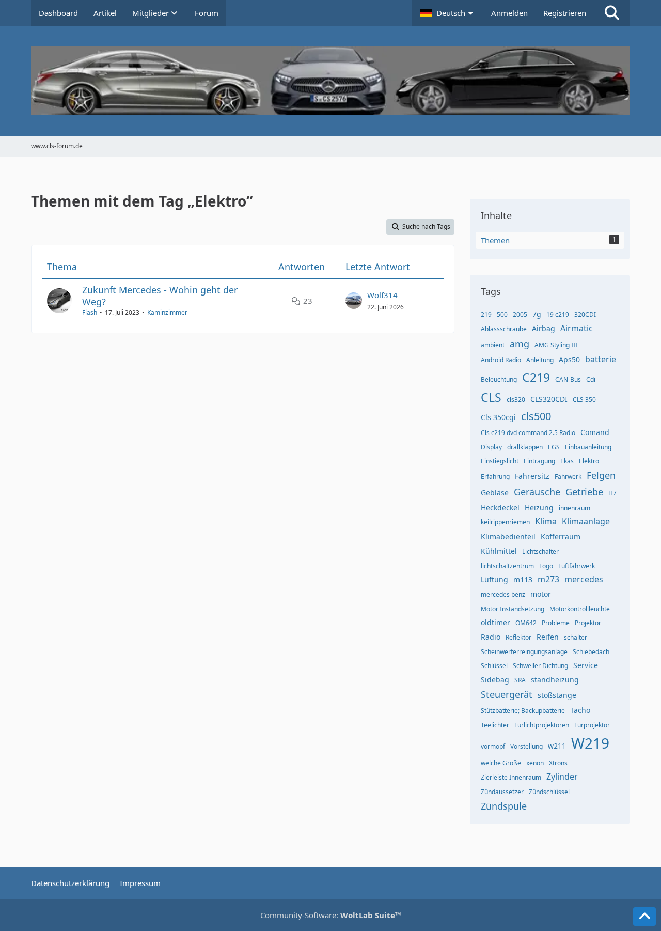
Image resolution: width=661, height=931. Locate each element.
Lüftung (494, 579)
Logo (546, 566)
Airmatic (576, 328)
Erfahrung (495, 476)
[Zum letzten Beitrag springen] (353, 300)
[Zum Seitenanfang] (644, 916)
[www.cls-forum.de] (330, 80)
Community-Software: (330, 915)
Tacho (580, 710)
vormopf (493, 746)
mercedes (583, 579)
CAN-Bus (568, 379)
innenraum (574, 508)
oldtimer (495, 622)
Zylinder (562, 776)
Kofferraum (560, 536)
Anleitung (540, 359)
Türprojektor (592, 725)
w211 (557, 746)
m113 (522, 579)
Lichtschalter (540, 551)
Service (585, 665)
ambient (493, 344)
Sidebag (495, 680)
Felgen (601, 475)
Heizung (539, 508)
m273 (548, 579)
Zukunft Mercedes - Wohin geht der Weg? (160, 296)
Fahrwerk (568, 476)
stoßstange (557, 695)
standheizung (555, 680)
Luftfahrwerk (576, 566)
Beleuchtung (499, 379)
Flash (89, 312)
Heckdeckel (500, 508)
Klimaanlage (586, 521)
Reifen (548, 637)
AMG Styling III (555, 344)
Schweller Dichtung (540, 665)
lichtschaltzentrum (507, 566)
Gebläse (495, 493)
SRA (520, 680)
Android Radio (501, 359)
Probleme (556, 622)
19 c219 (557, 314)
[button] (447, 13)
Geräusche (537, 492)
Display (491, 447)
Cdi (590, 379)
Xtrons (558, 762)
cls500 (536, 416)
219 (486, 314)
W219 (590, 743)
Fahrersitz (532, 476)
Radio (490, 637)
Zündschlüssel (549, 791)
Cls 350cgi (498, 417)
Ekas (567, 461)
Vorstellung (526, 746)
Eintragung (539, 461)
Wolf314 (382, 295)
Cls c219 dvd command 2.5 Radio (528, 432)
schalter (575, 637)
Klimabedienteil (508, 536)
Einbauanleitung (588, 447)
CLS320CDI (549, 399)
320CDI (585, 314)
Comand (594, 432)
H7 (612, 493)
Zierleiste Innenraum (511, 777)
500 (502, 314)
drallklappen (525, 447)
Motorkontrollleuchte (579, 608)
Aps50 (569, 359)
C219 (536, 377)
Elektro (589, 461)
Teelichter (495, 725)
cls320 (516, 399)
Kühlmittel (499, 551)
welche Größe (501, 762)
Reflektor (518, 637)
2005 (520, 314)
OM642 (526, 622)
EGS (554, 447)
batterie (600, 359)
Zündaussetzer (502, 791)
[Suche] (612, 13)
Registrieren (564, 13)
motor (540, 594)
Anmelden (509, 13)
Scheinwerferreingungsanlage (524, 651)
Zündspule (504, 806)
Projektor (588, 622)
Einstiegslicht (499, 461)
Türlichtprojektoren (541, 725)
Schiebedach (591, 651)
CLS (491, 397)
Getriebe (584, 492)
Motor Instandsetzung (512, 608)
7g (536, 314)
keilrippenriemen (505, 522)
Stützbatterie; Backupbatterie (523, 710)
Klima (546, 521)
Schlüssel (494, 665)
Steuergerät (506, 694)
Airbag (543, 328)
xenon (535, 762)
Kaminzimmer (167, 312)
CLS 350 (584, 399)
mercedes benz (503, 594)
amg (519, 343)
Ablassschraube (504, 328)
